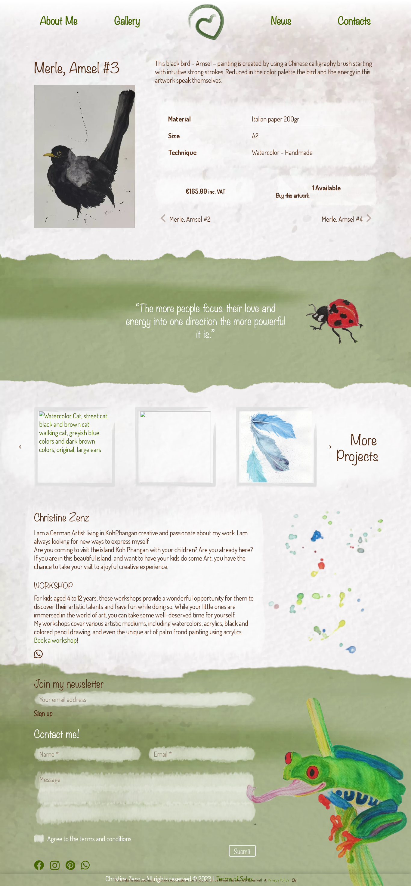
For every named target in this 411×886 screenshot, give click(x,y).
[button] (122, 98)
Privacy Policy (278, 880)
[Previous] (20, 447)
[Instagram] (55, 865)
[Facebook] (39, 865)
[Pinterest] (70, 865)
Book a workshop (55, 640)
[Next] (330, 447)
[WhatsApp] (38, 654)
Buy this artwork (293, 195)
